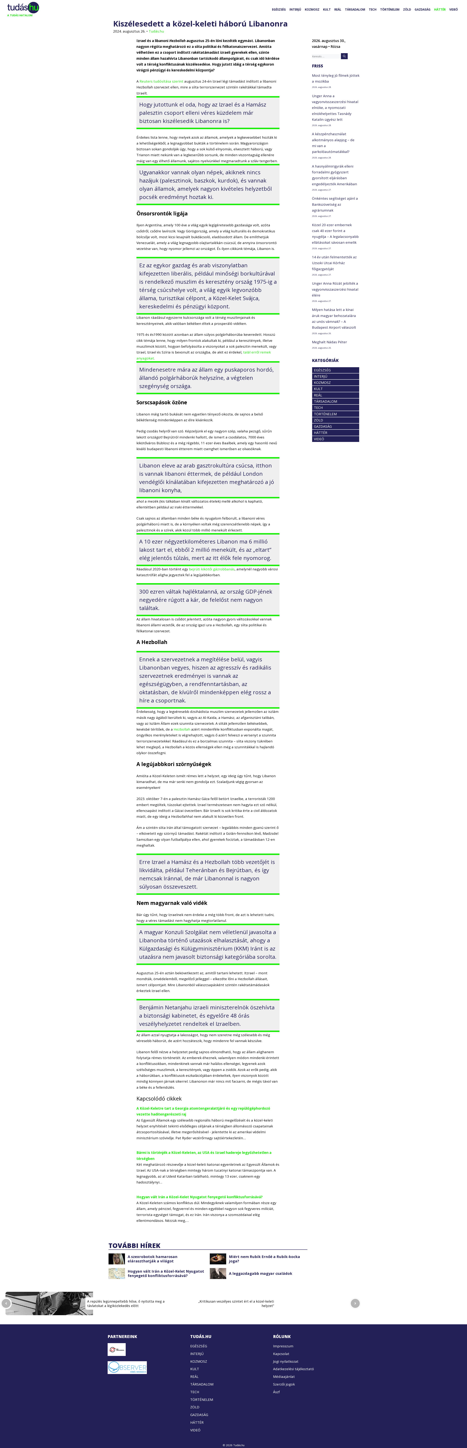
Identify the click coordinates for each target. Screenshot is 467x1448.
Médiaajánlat (284, 1376)
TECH (373, 9)
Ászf (276, 1392)
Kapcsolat (281, 1353)
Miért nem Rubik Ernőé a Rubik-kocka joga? (264, 1258)
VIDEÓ (453, 9)
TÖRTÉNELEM (390, 9)
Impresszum (283, 1346)
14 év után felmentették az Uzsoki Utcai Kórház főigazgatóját (334, 263)
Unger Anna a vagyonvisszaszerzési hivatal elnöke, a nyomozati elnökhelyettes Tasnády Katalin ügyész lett (335, 108)
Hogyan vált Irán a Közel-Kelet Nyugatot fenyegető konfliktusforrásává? (199, 1197)
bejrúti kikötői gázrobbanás (212, 569)
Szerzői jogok (284, 1384)
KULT (327, 9)
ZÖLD (407, 9)
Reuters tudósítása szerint (161, 81)
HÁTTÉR (440, 9)
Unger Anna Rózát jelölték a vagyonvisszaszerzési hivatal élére (335, 289)
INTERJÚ (295, 9)
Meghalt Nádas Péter (329, 342)
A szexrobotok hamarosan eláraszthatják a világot (152, 1258)
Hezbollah (182, 729)
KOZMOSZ (312, 9)
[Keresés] (344, 56)
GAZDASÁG (423, 9)
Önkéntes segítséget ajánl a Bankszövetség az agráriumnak (335, 204)
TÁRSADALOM (355, 9)
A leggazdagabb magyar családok (260, 1273)
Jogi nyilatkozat (285, 1361)
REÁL (337, 9)
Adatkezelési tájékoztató (293, 1369)
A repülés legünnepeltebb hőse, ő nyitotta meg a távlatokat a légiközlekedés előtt (126, 1303)
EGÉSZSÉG (279, 9)
